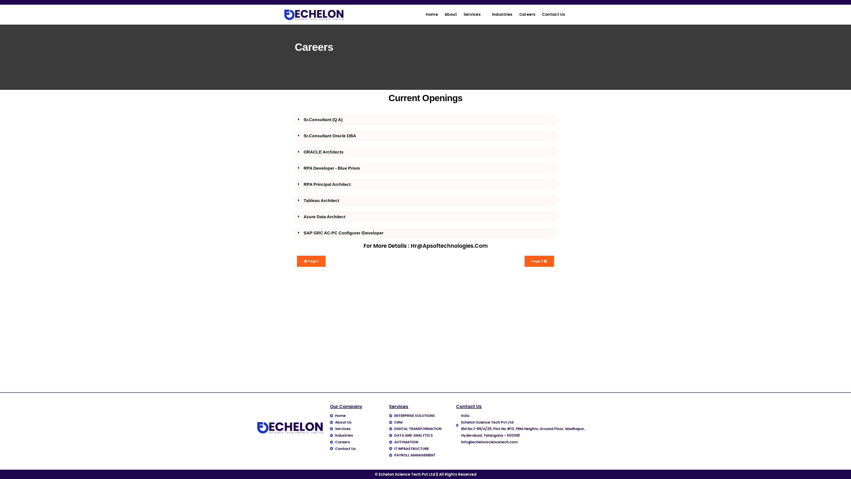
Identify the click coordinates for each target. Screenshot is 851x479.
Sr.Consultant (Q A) (323, 119)
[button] (425, 119)
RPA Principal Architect (327, 184)
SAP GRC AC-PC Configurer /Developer (343, 233)
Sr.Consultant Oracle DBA (330, 135)
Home (432, 14)
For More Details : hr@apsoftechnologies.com (425, 245)
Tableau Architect (321, 200)
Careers (527, 14)
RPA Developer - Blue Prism (332, 168)
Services (472, 14)
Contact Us (553, 14)
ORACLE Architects (324, 152)
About (451, 14)
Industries (502, 14)
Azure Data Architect (324, 216)
